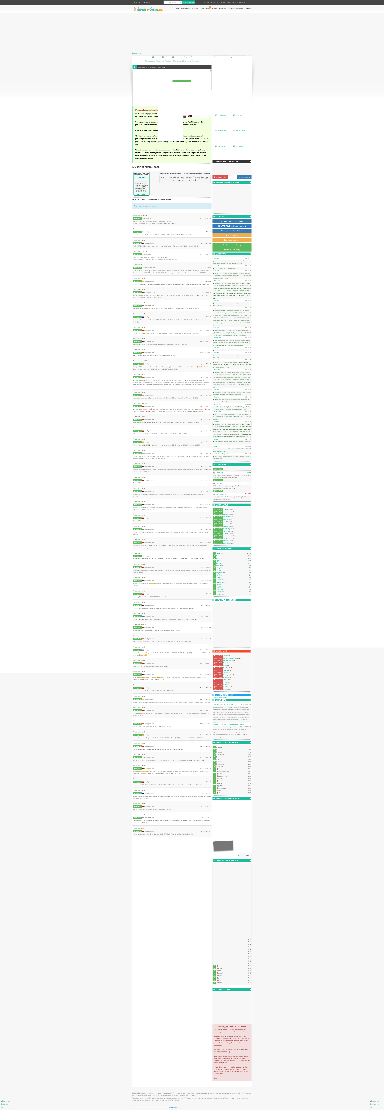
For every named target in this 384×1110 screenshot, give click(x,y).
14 (214, 585)
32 (215, 939)
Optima (225, 656)
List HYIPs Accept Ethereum (225, 1007)
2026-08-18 (218, 660)
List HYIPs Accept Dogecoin (224, 1014)
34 (215, 944)
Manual (203, 74)
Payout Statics (159, 89)
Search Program (188, 2)
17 (214, 592)
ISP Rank (138, 84)
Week (217, 856)
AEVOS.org (221, 199)
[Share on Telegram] (147, 87)
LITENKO (226, 672)
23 (215, 918)
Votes (193, 89)
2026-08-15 (218, 480)
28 (215, 930)
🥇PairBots (225, 169)
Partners (137, 2)
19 (214, 790)
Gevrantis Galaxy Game (221, 454)
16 (214, 589)
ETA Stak (219, 563)
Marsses (156, 72)
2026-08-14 (218, 491)
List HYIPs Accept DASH (223, 1019)
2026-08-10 (218, 668)
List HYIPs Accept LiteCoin (224, 1009)
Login (202, 9)
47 (215, 975)
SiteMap (147, 2)
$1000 (248, 166)
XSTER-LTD (226, 668)
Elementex (221, 189)
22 (215, 915)
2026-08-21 (218, 509)
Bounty (208, 9)
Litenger (221, 211)
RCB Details (178, 89)
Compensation (245, 177)
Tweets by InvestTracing (219, 697)
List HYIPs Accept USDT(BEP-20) (226, 994)
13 (214, 582)
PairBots (220, 192)
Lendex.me (221, 206)
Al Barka (226, 682)
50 (215, 982)
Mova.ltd (221, 208)
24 (215, 920)
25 (215, 923)
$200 (249, 169)
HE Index (146, 84)
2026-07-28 (218, 682)
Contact (248, 9)
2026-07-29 (218, 677)
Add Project (185, 9)
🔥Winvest (225, 166)
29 (215, 932)
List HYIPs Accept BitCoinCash (225, 1017)
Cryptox (220, 194)
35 (215, 947)
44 (215, 968)
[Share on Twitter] (144, 87)
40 (215, 959)
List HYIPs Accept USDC (223, 1002)
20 (214, 793)
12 (214, 580)
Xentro (225, 665)
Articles (231, 9)
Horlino (225, 524)
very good (138, 218)
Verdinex (226, 677)
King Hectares (220, 573)
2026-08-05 (218, 675)
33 (215, 942)
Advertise (194, 9)
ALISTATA (226, 670)
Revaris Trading (221, 494)
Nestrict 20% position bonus (223, 705)
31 (215, 937)
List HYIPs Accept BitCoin (224, 999)
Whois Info (168, 89)
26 (215, 925)
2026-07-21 (218, 684)
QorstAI (220, 201)
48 (215, 978)
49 (215, 980)
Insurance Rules (220, 177)
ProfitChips (227, 687)
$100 (249, 172)
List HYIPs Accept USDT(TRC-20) (226, 1012)
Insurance (222, 9)
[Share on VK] (149, 87)
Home (177, 9)
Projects (239, 9)
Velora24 (226, 680)
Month (226, 856)
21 (215, 913)
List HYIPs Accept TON (223, 1004)
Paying (181, 72)
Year (247, 856)
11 (214, 211)
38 (215, 954)
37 (215, 951)
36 (215, 949)
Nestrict (220, 204)
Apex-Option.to (228, 663)
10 (214, 208)
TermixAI (226, 689)
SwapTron (226, 526)
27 (215, 927)
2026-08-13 (218, 665)
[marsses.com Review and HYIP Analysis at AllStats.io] (209, 78)
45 (215, 971)
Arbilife (219, 587)
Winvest (220, 187)
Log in (141, 206)
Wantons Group (222, 582)
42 (215, 963)
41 (215, 961)
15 (214, 587)
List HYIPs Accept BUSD (223, 996)
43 (215, 966)
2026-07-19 (218, 687)
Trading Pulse (227, 675)
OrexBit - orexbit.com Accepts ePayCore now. (229, 724)
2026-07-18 (218, 689)
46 (215, 973)
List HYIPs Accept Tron (223, 1022)
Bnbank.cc (221, 196)
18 (214, 594)
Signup (214, 9)
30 (215, 935)
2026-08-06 (218, 670)
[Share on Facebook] (142, 87)
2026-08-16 (218, 663)
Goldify (225, 684)
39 (215, 956)
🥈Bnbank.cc (226, 172)
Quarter (237, 856)
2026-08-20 (218, 469)
